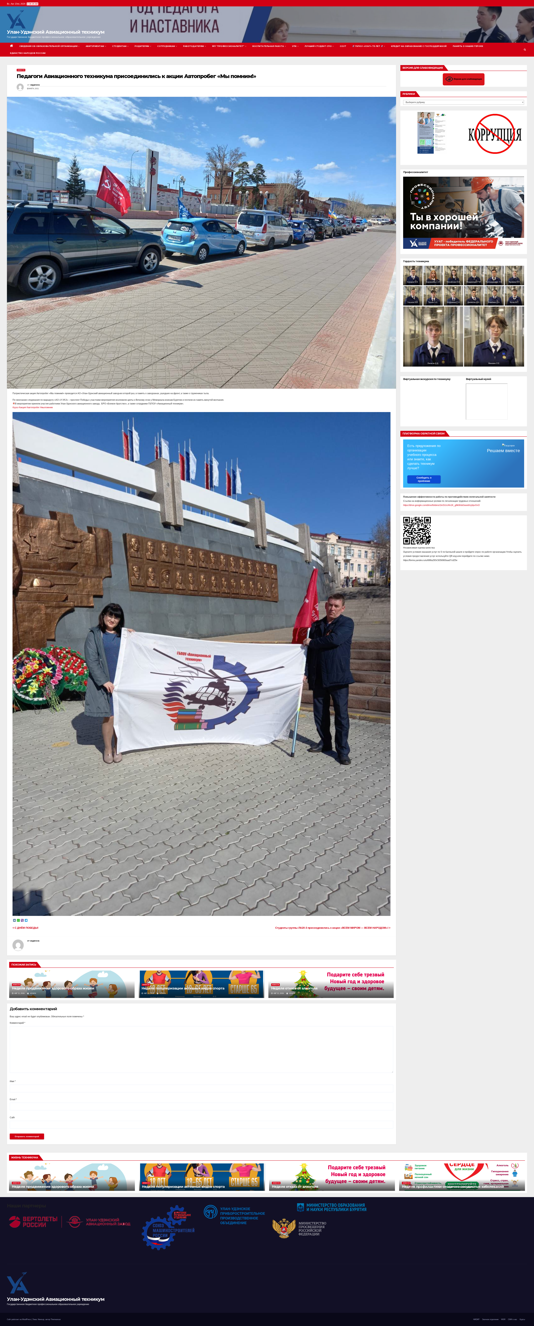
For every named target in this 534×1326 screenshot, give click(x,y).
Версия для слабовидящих (467, 79)
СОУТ (343, 46)
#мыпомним (46, 407)
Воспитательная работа (268, 46)
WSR (503, 1319)
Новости (21, 70)
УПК (294, 46)
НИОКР (476, 1319)
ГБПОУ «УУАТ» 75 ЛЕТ (367, 46)
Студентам (119, 46)
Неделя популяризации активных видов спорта (183, 988)
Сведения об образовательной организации (48, 46)
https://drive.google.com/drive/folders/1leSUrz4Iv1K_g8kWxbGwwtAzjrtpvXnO (441, 505)
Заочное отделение (490, 1319)
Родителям (142, 46)
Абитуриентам (95, 46)
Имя (13, 1081)
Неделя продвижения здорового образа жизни (53, 988)
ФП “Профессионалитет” (228, 46)
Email (13, 1099)
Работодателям (193, 46)
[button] (525, 49)
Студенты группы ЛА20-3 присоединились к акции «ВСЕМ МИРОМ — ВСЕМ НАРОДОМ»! (332, 927)
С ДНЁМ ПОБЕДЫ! (26, 927)
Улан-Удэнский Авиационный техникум (55, 32)
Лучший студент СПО (318, 46)
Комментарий (17, 1023)
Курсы (522, 1319)
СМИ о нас (512, 1319)
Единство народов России (28, 53)
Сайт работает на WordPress (19, 1319)
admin (32, 993)
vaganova (34, 85)
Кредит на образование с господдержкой (419, 46)
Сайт (12, 1117)
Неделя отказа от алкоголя (294, 988)
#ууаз (15, 407)
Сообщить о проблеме (424, 479)
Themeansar (56, 1319)
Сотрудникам (166, 46)
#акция (22, 407)
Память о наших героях (468, 46)
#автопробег (33, 407)
